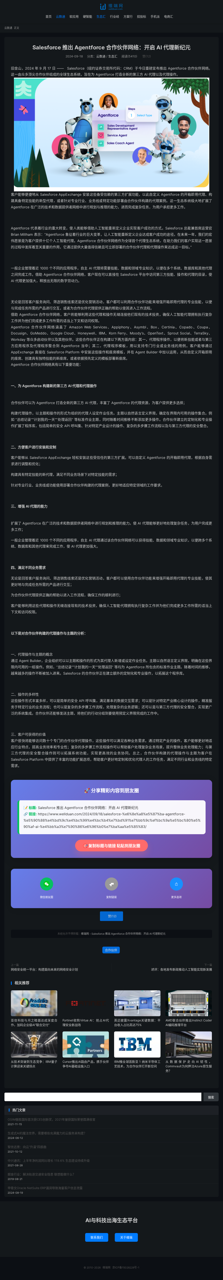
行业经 (114, 16)
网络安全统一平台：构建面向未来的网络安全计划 (44, 969)
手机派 (155, 16)
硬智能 (87, 16)
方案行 (128, 16)
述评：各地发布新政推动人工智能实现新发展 (181, 969)
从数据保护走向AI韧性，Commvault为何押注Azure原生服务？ (189, 1066)
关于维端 (126, 1237)
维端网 (111, 6)
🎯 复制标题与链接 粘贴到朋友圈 (111, 846)
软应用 (74, 16)
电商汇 (168, 16)
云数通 (60, 16)
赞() (146, 56)
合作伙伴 (111, 950)
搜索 (211, 1097)
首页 (49, 16)
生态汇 (101, 16)
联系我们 (97, 1237)
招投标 (141, 16)
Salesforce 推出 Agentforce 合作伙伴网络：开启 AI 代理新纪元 (111, 47)
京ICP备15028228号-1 (125, 1267)
